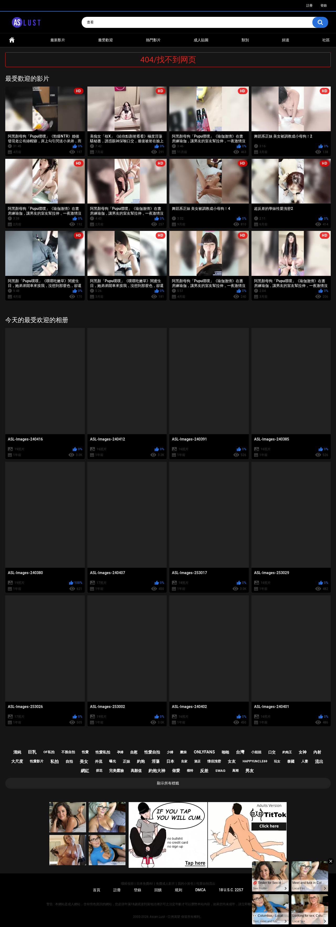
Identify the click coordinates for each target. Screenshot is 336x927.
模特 (190, 770)
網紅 (85, 770)
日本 (170, 761)
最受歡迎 (105, 40)
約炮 (141, 761)
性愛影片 (37, 761)
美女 (84, 761)
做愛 (176, 770)
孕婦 (120, 752)
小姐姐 (256, 752)
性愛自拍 (152, 752)
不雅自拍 (68, 752)
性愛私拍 (103, 752)
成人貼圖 (201, 40)
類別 (245, 40)
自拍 (69, 761)
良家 (184, 761)
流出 (319, 761)
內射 (317, 752)
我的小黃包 (185, 883)
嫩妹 (183, 752)
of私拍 (49, 752)
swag (220, 771)
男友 (249, 770)
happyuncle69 (255, 761)
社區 (326, 40)
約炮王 (287, 752)
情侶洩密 (214, 761)
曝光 (112, 761)
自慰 (134, 752)
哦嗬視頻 (127, 883)
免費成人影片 (165, 883)
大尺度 (17, 761)
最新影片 (57, 40)
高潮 (235, 770)
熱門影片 (153, 40)
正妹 (126, 761)
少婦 (170, 752)
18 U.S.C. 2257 (231, 890)
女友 (232, 761)
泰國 (291, 761)
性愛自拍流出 (205, 883)
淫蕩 (156, 761)
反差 (204, 770)
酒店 (197, 761)
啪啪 (225, 752)
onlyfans (204, 751)
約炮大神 (157, 770)
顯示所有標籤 (168, 783)
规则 (178, 890)
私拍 (54, 761)
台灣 (240, 751)
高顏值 (136, 770)
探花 (99, 770)
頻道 (285, 40)
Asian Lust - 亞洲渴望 (165, 917)
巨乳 (32, 751)
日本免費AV (144, 883)
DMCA (200, 890)
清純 (17, 752)
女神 (303, 752)
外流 (98, 761)
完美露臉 (116, 770)
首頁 (11, 40)
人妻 (304, 761)
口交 (272, 752)
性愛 (85, 752)
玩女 (277, 761)
